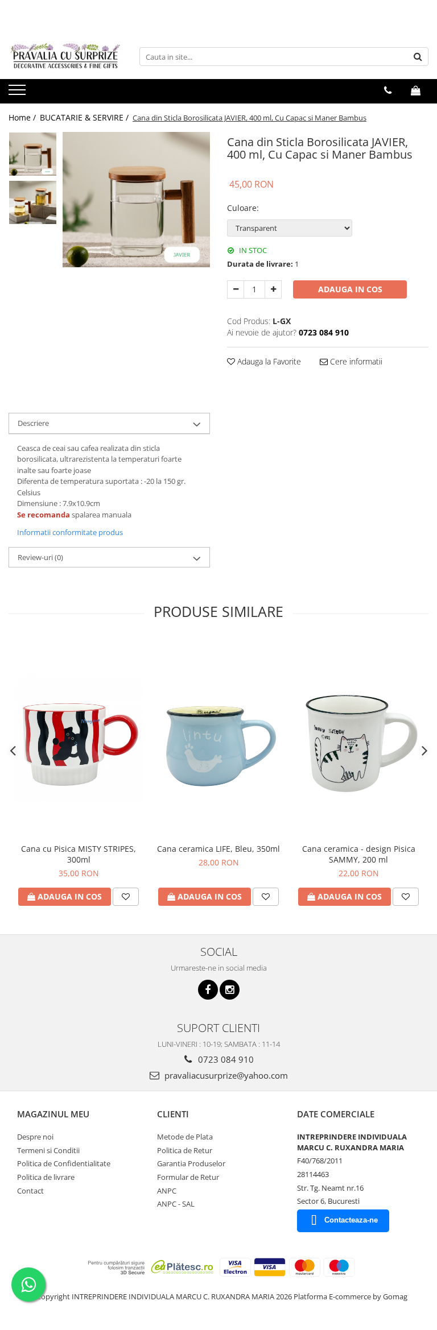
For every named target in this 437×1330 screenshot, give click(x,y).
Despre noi (35, 1137)
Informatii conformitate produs (70, 532)
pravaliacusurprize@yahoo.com (225, 1075)
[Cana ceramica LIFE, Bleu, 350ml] (218, 738)
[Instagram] (230, 990)
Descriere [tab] (33, 423)
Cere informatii (355, 361)
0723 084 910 (225, 1059)
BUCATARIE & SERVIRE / (85, 117)
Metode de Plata (185, 1137)
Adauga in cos (350, 289)
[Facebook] (208, 990)
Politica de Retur (184, 1150)
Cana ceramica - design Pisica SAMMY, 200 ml (358, 854)
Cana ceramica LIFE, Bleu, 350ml (218, 848)
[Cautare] (418, 56)
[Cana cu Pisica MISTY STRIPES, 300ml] (78, 738)
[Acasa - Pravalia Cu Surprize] (65, 57)
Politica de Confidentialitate (63, 1163)
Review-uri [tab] (40, 557)
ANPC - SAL (176, 1204)
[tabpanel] (136, 199)
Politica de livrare (46, 1177)
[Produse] (18, 93)
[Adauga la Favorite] (126, 897)
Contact (30, 1191)
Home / (23, 117)
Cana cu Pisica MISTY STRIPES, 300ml (78, 854)
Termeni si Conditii (48, 1150)
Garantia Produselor (191, 1163)
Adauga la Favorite (268, 361)
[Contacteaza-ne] (387, 90)
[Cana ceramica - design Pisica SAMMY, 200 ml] (358, 738)
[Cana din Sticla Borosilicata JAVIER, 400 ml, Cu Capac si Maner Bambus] (136, 199)
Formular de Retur (188, 1177)
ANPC (166, 1191)
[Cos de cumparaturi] (415, 90)
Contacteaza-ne (351, 1220)
